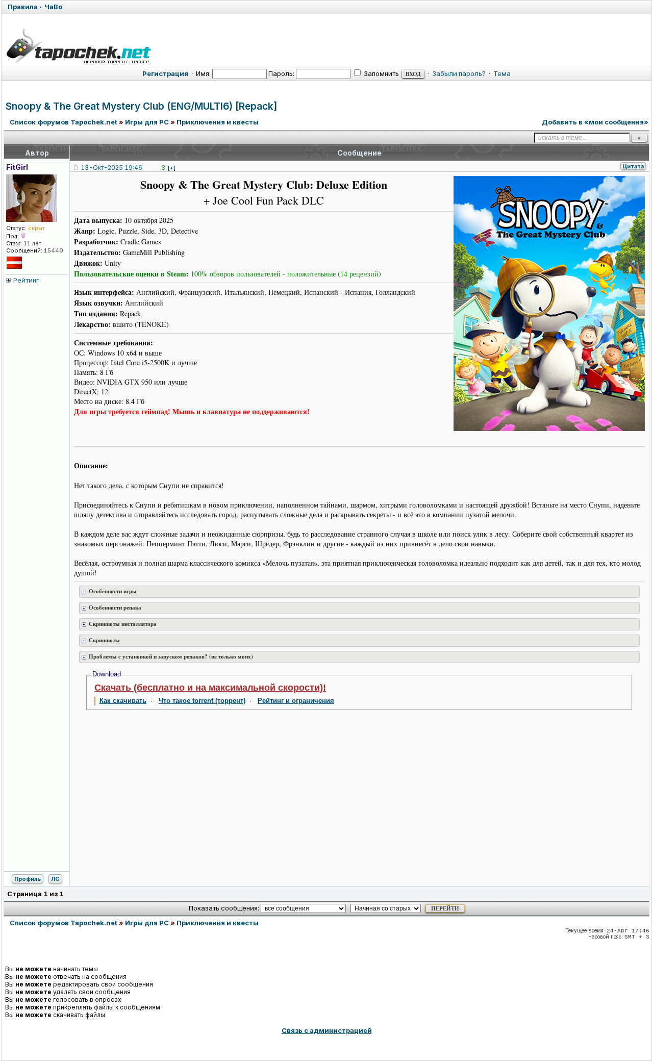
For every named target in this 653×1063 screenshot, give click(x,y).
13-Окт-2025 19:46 (111, 167)
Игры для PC (147, 122)
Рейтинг (26, 280)
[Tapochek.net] (78, 44)
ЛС (55, 878)
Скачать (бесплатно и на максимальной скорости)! (210, 687)
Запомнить (380, 73)
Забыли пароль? (459, 73)
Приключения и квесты (218, 122)
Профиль (27, 878)
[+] (171, 167)
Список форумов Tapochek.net (63, 122)
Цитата (633, 166)
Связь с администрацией (327, 1030)
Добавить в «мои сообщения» (595, 122)
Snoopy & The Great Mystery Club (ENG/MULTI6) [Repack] (142, 106)
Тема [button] (502, 73)
